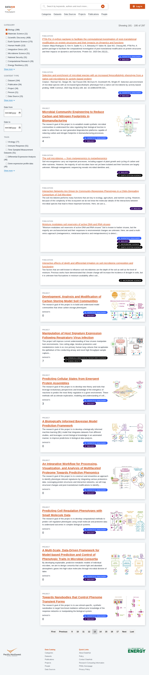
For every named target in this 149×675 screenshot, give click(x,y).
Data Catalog (50, 650)
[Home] (15, 9)
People (104, 14)
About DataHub (85, 653)
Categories (46, 14)
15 (107, 632)
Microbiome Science (130, 244)
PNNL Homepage (85, 666)
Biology (125, 60)
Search (103, 6)
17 (118, 632)
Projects (82, 14)
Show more (8, 69)
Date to (7, 122)
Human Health (74, 361)
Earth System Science (131, 175)
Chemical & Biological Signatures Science (87, 358)
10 (78, 632)
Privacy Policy (84, 669)
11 (84, 632)
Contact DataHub (85, 659)
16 (112, 632)
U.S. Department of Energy (137, 652)
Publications (93, 14)
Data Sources (70, 14)
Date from (8, 107)
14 (101, 632)
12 (90, 632)
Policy (81, 656)
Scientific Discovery (131, 57)
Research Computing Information (91, 663)
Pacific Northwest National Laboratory (12, 652)
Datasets (57, 14)
